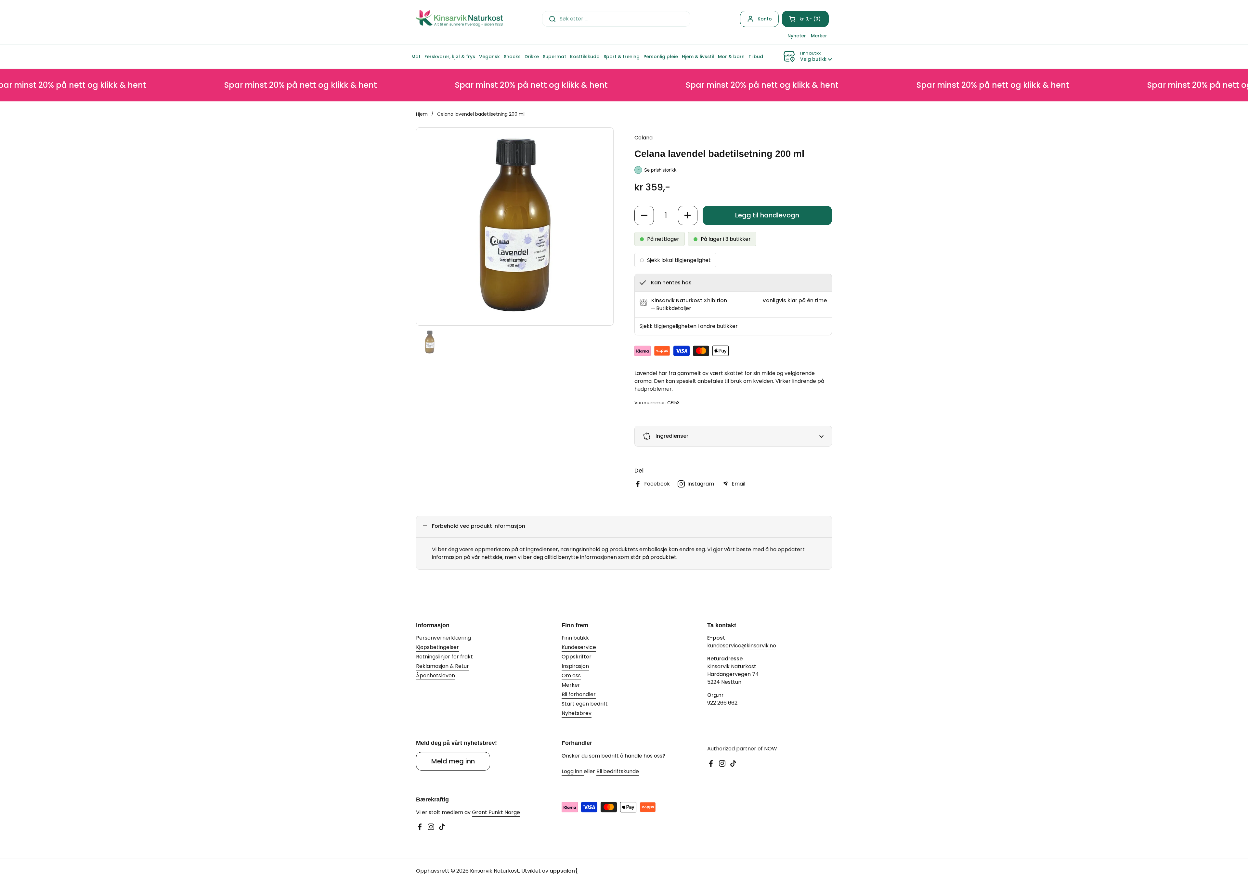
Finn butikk (575, 638)
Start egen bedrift (585, 704)
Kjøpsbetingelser (437, 647)
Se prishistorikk (660, 170)
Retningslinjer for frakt (444, 656)
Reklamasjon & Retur (442, 666)
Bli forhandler (579, 694)
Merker (571, 685)
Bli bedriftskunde (617, 771)
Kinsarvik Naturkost (494, 871)
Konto (765, 19)
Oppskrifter (577, 656)
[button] (805, 19)
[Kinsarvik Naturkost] (459, 19)
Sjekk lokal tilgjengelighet (679, 260)
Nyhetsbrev (577, 713)
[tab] (671, 308)
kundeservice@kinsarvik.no (741, 645)
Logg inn (573, 771)
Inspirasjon (575, 666)
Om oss (571, 675)
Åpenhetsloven (435, 675)
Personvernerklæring (443, 638)
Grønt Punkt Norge (496, 812)
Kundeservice (579, 647)
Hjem (422, 114)
